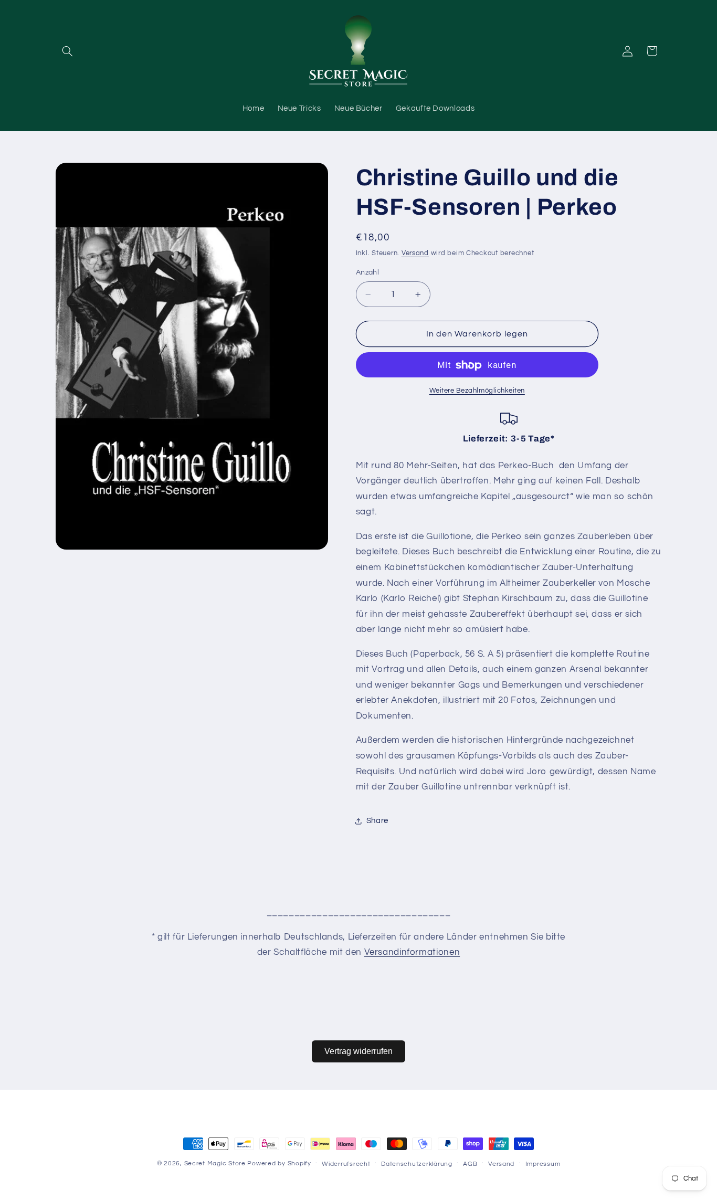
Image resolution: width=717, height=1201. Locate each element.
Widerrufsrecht (346, 1164)
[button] (68, 51)
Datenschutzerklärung (416, 1164)
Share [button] (377, 821)
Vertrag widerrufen (358, 1051)
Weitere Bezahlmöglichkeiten (477, 391)
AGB (470, 1164)
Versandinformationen (412, 952)
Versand (415, 253)
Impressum (543, 1164)
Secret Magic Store (215, 1163)
